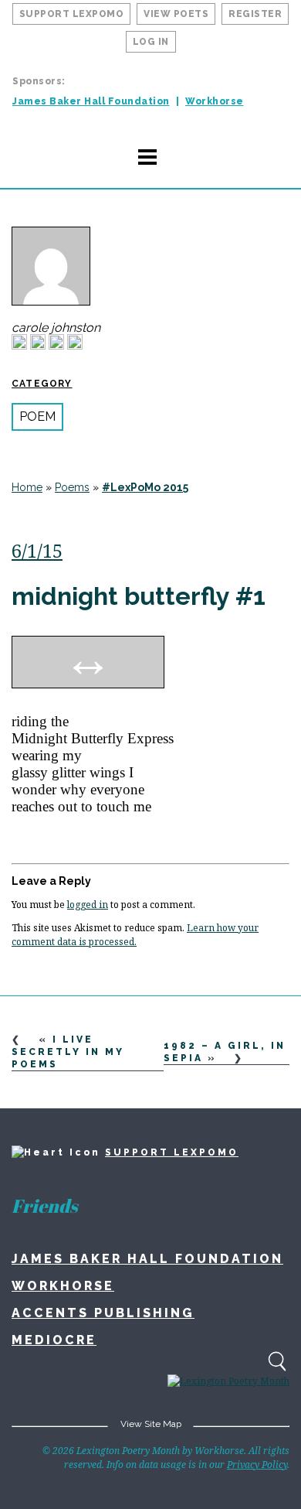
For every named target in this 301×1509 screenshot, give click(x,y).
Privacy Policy (257, 1464)
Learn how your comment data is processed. (135, 934)
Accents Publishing (103, 1313)
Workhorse (214, 101)
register (255, 14)
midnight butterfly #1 (138, 596)
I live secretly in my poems (68, 1052)
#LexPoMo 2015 (145, 487)
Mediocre (54, 1340)
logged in (87, 904)
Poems (72, 487)
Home (27, 487)
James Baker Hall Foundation (91, 101)
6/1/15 (37, 550)
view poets (176, 14)
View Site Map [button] (150, 1424)
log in (151, 41)
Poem (37, 416)
